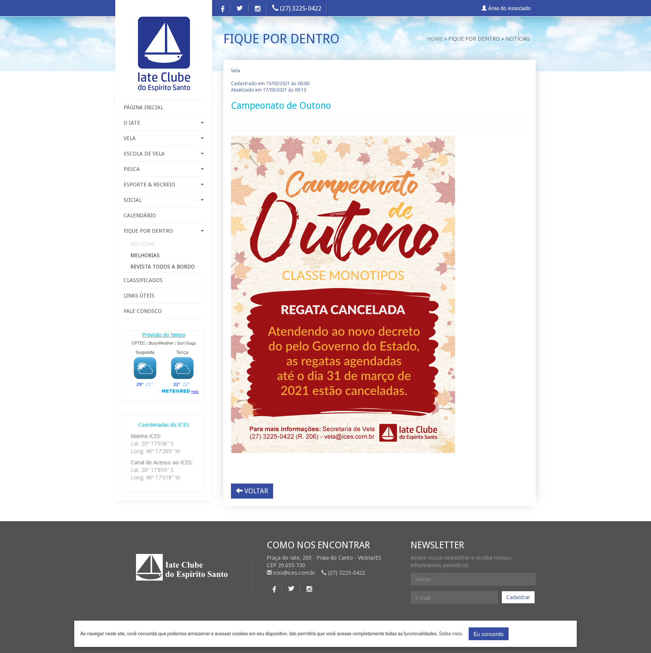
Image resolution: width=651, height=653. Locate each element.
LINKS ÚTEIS (139, 296)
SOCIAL (133, 200)
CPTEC (138, 343)
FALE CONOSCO (143, 311)
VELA (130, 138)
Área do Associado (509, 8)
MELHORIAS (145, 255)
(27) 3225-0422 (299, 8)
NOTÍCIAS (142, 244)
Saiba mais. (451, 633)
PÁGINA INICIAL (143, 107)
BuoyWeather (161, 343)
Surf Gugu (186, 343)
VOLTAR (255, 491)
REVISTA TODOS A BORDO (162, 267)
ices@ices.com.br (294, 572)
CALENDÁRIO (140, 215)
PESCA (132, 169)
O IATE (132, 123)
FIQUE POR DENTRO (148, 231)
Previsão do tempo (163, 335)
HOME (435, 38)
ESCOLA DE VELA (144, 154)
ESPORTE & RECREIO (149, 185)
